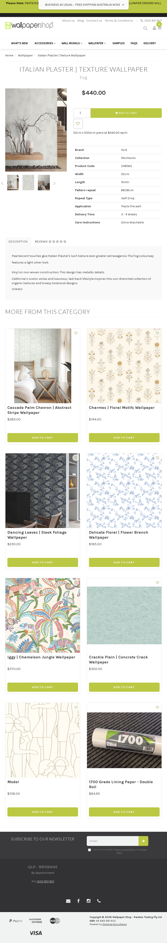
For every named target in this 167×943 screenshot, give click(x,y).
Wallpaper (96, 43)
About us (68, 20)
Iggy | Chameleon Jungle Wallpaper (41, 657)
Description (18, 241)
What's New (19, 43)
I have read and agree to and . (119, 851)
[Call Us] (99, 901)
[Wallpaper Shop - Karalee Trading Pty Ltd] (29, 25)
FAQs (134, 43)
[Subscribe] (143, 841)
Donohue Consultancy (114, 924)
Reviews (42, 241)
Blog (80, 20)
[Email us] (68, 901)
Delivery (150, 43)
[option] (36, 130)
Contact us (94, 20)
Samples (118, 43)
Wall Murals (71, 43)
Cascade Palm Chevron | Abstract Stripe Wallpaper (39, 410)
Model (13, 781)
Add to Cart (127, 113)
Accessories (44, 43)
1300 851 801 (152, 20)
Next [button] (54, 183)
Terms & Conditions (119, 20)
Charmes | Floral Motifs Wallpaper (122, 407)
